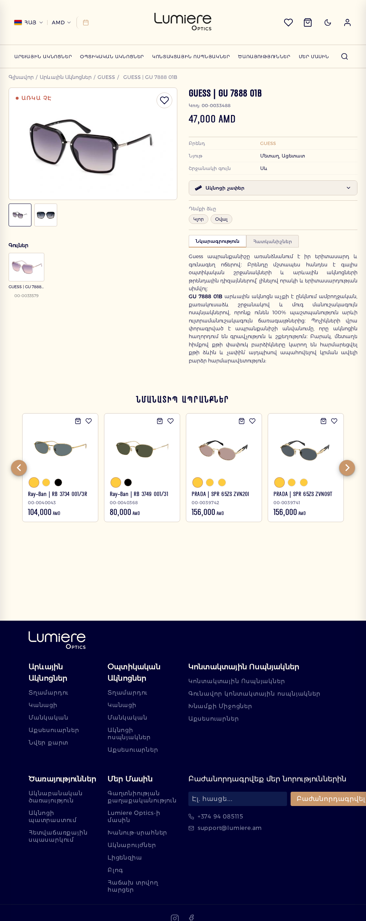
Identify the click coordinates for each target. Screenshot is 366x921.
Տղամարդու (49, 692)
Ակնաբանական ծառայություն (56, 797)
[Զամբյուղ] (307, 22)
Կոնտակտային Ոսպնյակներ (191, 56)
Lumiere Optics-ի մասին (134, 817)
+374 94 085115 (220, 816)
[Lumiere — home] (57, 640)
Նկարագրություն (217, 241)
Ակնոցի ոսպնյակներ (129, 734)
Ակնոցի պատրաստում (53, 817)
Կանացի (43, 705)
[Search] (344, 56)
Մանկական (48, 717)
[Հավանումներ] (288, 22)
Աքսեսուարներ (54, 730)
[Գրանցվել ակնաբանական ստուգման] (84, 22)
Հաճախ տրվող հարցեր (133, 886)
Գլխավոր (21, 77)
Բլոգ (115, 870)
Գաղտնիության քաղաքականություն (142, 797)
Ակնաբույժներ (132, 845)
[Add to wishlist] (89, 421)
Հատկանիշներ (272, 241)
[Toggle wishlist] (164, 100)
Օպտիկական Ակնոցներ (112, 56)
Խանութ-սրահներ (137, 832)
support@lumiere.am (230, 828)
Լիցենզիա (125, 857)
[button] (347, 22)
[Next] (347, 468)
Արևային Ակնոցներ (43, 56)
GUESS (106, 77)
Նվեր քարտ (48, 742)
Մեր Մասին (314, 56)
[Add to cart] (78, 421)
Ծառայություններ (264, 56)
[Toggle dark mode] (327, 22)
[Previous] (19, 468)
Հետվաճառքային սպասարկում (58, 836)
